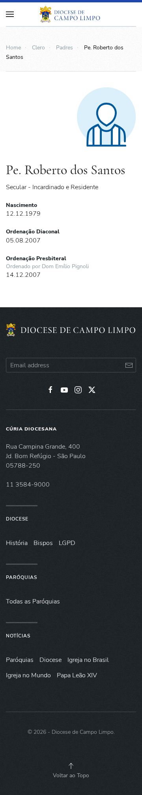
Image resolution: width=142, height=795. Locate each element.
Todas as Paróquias (33, 601)
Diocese (17, 519)
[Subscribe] (128, 365)
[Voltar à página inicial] (71, 14)
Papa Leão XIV (77, 675)
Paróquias (21, 577)
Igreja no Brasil (88, 660)
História (17, 543)
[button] (71, 766)
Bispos (43, 543)
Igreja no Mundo (28, 675)
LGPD (67, 543)
